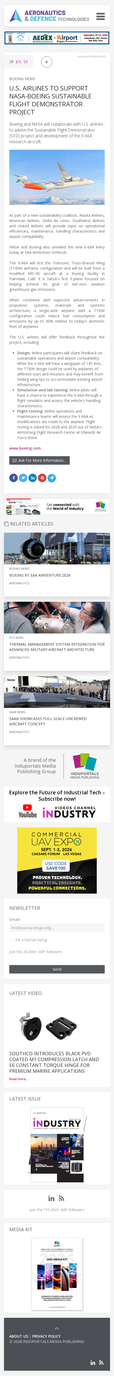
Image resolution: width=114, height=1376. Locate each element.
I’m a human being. (31, 939)
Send (57, 969)
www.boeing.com (25, 448)
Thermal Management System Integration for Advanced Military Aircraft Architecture (57, 647)
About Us (18, 1336)
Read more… (18, 1079)
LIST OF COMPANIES (27, 1346)
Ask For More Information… (41, 460)
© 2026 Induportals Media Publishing (46, 1341)
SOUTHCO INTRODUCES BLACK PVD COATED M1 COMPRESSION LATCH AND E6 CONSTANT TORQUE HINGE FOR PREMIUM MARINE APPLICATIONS (54, 1062)
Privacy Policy (46, 1336)
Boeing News (22, 78)
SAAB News (17, 712)
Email (14, 919)
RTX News (16, 638)
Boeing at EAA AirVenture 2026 (40, 575)
